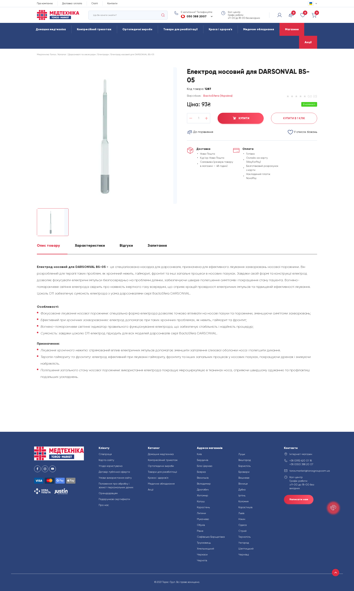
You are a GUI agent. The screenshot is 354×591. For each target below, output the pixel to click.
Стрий (242, 530)
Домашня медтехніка (51, 29)
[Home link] (58, 15)
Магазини (292, 29)
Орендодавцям (108, 493)
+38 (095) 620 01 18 (300, 460)
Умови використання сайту (115, 477)
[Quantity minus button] (190, 118)
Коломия (243, 501)
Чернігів (202, 560)
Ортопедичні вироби (137, 29)
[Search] (163, 15)
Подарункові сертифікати (114, 499)
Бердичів (202, 460)
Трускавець (204, 542)
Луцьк (241, 454)
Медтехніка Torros (46, 54)
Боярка (201, 471)
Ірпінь (241, 495)
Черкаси (202, 554)
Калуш (201, 501)
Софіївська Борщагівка (211, 536)
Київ (199, 454)
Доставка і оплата (72, 3)
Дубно (242, 489)
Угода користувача (110, 465)
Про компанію (45, 3)
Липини (201, 513)
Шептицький (246, 548)
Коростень (203, 507)
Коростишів (245, 507)
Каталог (62, 54)
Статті (94, 3)
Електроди (103, 54)
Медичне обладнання (258, 29)
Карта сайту (106, 460)
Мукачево (203, 519)
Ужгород (243, 542)
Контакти (112, 3)
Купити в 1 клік (294, 118)
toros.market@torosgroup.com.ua (304, 470)
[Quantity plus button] (206, 118)
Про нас (104, 505)
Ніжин (241, 519)
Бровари (243, 471)
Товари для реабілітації (180, 29)
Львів (241, 513)
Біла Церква (204, 465)
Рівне (200, 530)
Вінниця (243, 483)
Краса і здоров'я (220, 29)
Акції (308, 42)
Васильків (203, 477)
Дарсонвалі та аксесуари (82, 54)
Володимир (204, 483)
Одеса (242, 524)
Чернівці (243, 554)
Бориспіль (244, 465)
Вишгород (244, 460)
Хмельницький (205, 548)
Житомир (202, 495)
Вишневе (243, 477)
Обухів (201, 524)
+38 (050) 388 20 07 (301, 464)
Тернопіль (244, 536)
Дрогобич (203, 489)
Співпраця (105, 454)
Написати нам (298, 499)
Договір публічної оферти (114, 471)
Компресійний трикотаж (94, 29)
